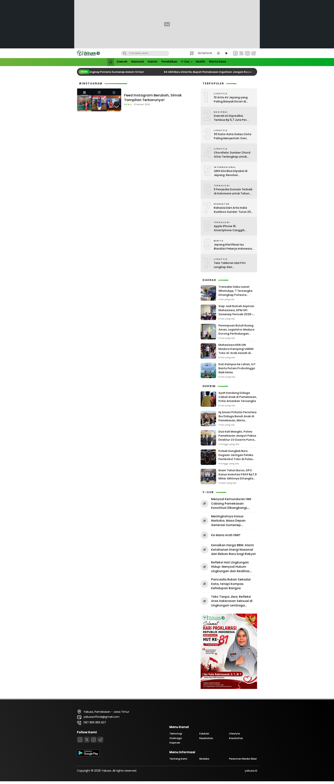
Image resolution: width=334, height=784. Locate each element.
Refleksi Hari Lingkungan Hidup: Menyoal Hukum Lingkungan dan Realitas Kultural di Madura (230, 567)
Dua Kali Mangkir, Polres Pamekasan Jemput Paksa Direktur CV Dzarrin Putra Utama (237, 438)
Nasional (137, 62)
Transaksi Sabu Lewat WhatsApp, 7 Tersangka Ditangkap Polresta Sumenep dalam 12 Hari (235, 293)
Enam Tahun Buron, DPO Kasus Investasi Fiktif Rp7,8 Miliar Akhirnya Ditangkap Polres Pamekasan (237, 476)
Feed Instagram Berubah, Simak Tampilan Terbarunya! (153, 97)
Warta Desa (217, 62)
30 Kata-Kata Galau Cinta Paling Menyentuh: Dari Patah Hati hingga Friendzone (232, 136)
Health (200, 62)
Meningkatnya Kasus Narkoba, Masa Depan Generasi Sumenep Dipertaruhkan (228, 520)
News (128, 104)
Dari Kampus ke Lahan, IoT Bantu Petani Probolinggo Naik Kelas (237, 368)
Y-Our (185, 62)
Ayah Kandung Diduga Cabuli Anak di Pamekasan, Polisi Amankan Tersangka (237, 397)
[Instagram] (247, 53)
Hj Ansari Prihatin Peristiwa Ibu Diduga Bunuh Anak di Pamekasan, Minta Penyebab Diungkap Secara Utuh (237, 420)
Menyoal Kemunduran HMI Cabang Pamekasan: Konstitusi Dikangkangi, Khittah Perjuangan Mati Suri (233, 503)
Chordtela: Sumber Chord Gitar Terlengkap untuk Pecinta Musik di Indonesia (232, 155)
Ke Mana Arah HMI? (225, 535)
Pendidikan (169, 62)
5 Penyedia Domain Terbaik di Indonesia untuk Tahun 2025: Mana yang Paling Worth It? (233, 191)
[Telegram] (253, 53)
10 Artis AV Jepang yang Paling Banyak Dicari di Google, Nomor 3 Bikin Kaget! (231, 99)
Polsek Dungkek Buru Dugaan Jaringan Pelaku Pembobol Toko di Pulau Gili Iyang (235, 457)
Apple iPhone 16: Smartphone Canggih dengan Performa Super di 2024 (232, 228)
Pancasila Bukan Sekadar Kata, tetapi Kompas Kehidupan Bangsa (231, 583)
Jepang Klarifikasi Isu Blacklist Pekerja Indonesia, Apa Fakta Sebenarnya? (233, 247)
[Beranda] (110, 62)
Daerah (122, 62)
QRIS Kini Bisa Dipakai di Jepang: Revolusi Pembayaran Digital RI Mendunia (230, 173)
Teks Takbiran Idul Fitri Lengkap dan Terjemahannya (230, 265)
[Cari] (124, 53)
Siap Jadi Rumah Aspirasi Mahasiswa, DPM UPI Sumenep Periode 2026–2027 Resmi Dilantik (236, 312)
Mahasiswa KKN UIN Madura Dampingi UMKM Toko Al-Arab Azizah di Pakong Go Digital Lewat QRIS (236, 353)
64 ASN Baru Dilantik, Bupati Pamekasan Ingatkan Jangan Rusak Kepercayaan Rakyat (217, 72)
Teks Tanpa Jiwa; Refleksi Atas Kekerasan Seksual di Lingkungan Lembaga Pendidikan (231, 601)
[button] (193, 53)
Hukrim (153, 62)
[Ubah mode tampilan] (218, 53)
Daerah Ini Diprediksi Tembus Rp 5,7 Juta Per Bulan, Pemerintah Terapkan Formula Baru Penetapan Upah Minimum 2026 (234, 118)
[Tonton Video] (226, 53)
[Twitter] (241, 53)
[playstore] (88, 755)
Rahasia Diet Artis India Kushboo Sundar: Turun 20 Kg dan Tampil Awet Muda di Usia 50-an (234, 210)
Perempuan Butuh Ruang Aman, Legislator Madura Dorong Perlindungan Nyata (236, 332)
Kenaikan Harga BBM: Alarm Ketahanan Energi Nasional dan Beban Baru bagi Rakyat (233, 549)
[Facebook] (235, 53)
